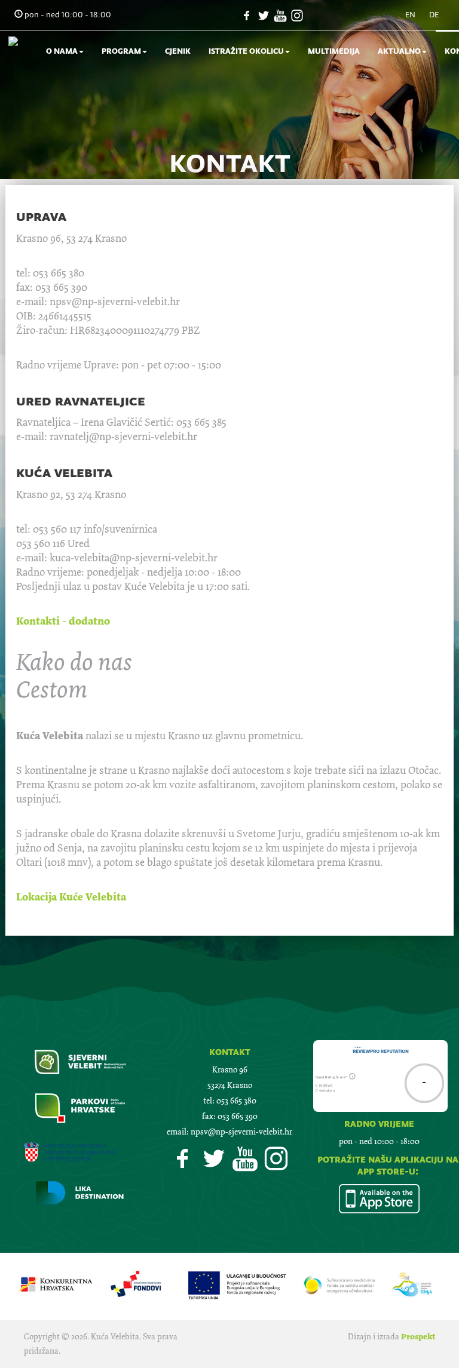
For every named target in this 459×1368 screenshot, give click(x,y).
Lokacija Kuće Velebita (71, 897)
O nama (62, 51)
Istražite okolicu (246, 51)
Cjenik (178, 51)
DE (434, 15)
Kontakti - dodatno (63, 621)
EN (410, 15)
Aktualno (399, 51)
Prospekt (418, 1336)
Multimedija (334, 51)
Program (121, 51)
